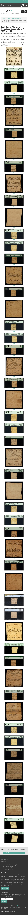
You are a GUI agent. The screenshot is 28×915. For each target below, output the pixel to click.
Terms (2, 911)
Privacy (7, 911)
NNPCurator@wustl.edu (9, 862)
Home (3, 18)
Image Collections (16, 18)
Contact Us (12, 911)
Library (8, 18)
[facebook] (25, 1)
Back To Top (13, 905)
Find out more (5, 888)
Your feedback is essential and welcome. (14, 853)
